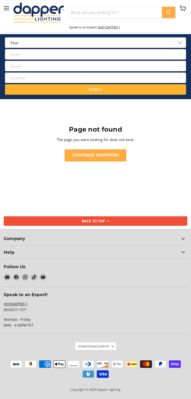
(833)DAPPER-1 (16, 304)
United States (93, 346)
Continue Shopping (95, 155)
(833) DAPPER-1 (108, 27)
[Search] (168, 12)
